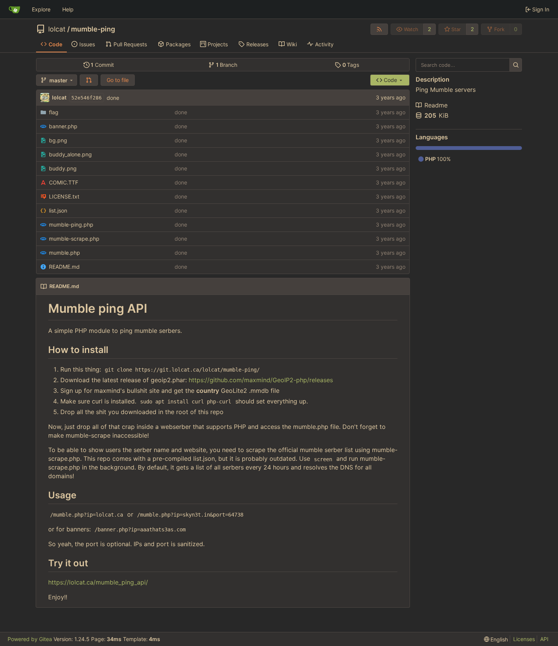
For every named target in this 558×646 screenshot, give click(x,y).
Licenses (524, 639)
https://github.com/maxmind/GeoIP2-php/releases (261, 380)
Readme (436, 105)
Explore (41, 9)
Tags (350, 64)
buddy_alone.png (70, 154)
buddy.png (63, 168)
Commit (102, 64)
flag (53, 112)
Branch (227, 64)
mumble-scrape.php (74, 238)
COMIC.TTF (63, 182)
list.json (58, 210)
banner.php (63, 126)
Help (68, 9)
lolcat (57, 29)
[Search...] (515, 65)
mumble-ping (93, 29)
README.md (64, 266)
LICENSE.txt (64, 196)
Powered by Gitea (30, 639)
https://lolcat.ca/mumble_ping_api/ (98, 582)
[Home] (14, 9)
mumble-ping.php (71, 224)
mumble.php (64, 252)
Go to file (118, 80)
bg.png (58, 140)
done (113, 98)
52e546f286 (86, 98)
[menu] (496, 639)
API (544, 639)
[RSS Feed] (379, 29)
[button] (89, 80)
